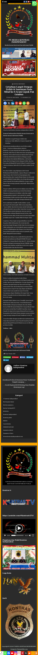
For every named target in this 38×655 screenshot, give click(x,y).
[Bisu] (30, 535)
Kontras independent (19, 84)
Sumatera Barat (8, 430)
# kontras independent (10, 398)
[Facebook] (5, 103)
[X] (9, 103)
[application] (19, 528)
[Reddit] (20, 103)
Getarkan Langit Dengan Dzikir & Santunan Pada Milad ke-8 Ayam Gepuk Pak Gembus (19, 90)
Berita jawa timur (8, 402)
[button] (19, 528)
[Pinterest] (16, 103)
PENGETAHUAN (8, 427)
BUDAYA (6, 411)
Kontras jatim (7, 417)
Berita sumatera (8, 405)
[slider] (17, 535)
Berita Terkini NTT (9, 408)
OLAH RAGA (7, 424)
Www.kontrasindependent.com (13, 436)
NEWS (5, 420)
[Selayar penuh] (33, 535)
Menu (5, 2)
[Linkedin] (12, 103)
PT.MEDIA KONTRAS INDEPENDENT (19, 41)
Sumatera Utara (8, 433)
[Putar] (5, 535)
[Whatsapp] (24, 103)
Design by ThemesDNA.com (19, 649)
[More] (28, 103)
